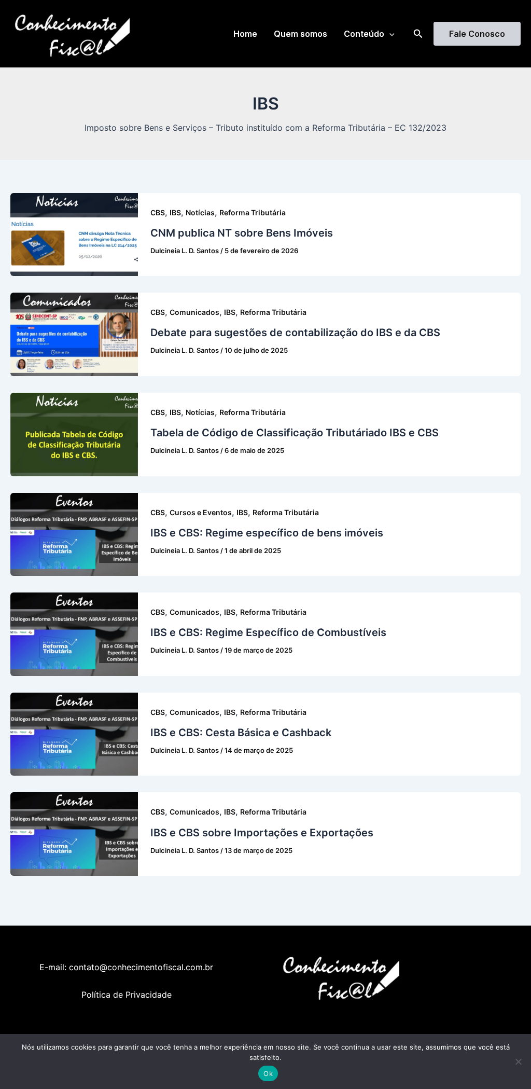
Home (245, 34)
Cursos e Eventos (201, 512)
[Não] (518, 1061)
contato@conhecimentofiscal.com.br (141, 967)
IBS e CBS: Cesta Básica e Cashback (240, 732)
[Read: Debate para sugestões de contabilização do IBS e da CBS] (74, 333)
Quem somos (300, 34)
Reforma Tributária (252, 212)
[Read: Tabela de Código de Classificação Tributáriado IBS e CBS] (74, 434)
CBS (157, 212)
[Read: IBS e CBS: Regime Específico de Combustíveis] (74, 633)
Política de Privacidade (126, 994)
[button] (389, 33)
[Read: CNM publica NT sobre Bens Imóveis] (74, 233)
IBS (175, 212)
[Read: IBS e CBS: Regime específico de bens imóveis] (74, 533)
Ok (268, 1073)
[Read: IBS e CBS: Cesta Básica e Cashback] (74, 733)
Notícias (200, 212)
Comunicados (194, 312)
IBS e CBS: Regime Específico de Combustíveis (268, 632)
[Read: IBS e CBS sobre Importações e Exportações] (74, 833)
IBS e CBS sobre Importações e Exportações (261, 832)
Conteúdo (364, 34)
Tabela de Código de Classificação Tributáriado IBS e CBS (294, 432)
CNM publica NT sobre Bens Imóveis (241, 233)
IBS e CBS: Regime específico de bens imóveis (266, 533)
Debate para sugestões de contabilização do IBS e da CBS (295, 332)
